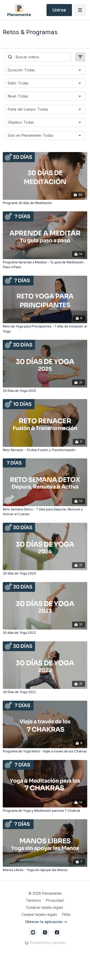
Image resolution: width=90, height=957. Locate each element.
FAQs (66, 914)
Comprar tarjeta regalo (44, 907)
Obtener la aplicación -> (46, 922)
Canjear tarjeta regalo (39, 914)
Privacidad (55, 900)
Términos (33, 900)
